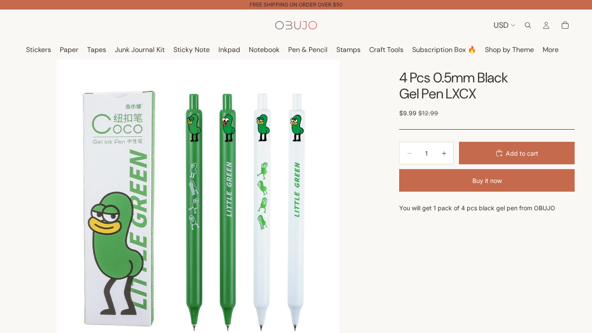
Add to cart (522, 153)
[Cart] (565, 25)
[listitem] (550, 50)
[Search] (527, 25)
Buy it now (487, 180)
